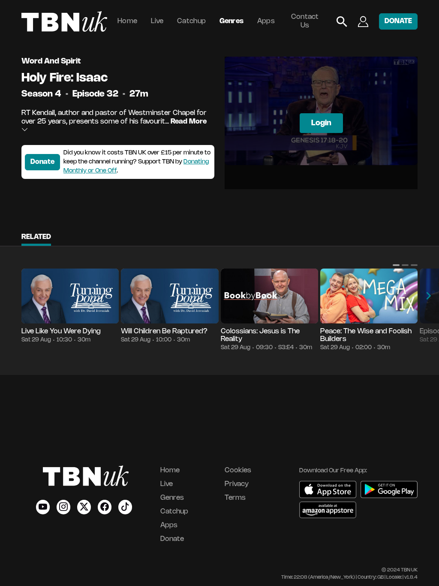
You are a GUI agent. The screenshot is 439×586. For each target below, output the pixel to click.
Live (157, 21)
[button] (396, 265)
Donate (42, 162)
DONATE (398, 21)
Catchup (191, 21)
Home (127, 21)
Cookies (238, 470)
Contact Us (305, 21)
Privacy (237, 484)
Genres (232, 21)
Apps (266, 21)
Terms (235, 498)
